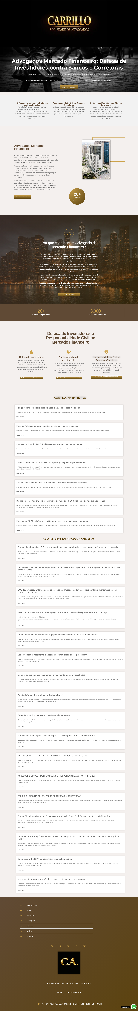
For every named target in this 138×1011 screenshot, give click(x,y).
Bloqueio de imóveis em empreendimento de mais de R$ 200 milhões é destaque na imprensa (60, 501)
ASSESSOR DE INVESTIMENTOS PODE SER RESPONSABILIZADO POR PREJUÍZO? (56, 776)
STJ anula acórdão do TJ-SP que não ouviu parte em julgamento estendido (51, 482)
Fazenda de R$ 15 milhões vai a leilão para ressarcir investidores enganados (52, 521)
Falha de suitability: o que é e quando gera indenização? (44, 715)
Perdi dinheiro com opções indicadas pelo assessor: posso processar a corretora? (56, 735)
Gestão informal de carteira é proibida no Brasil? (40, 695)
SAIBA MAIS (21, 558)
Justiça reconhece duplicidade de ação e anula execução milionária (48, 408)
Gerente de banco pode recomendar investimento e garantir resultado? (51, 675)
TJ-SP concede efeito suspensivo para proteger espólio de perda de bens (51, 462)
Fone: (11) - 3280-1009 (69, 992)
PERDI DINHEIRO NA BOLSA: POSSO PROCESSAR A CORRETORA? (49, 796)
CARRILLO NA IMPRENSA (70, 397)
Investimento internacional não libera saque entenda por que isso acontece (53, 879)
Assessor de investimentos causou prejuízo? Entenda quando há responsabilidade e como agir (62, 612)
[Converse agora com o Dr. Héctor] (133, 1007)
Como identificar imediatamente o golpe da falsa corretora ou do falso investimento (57, 634)
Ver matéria (20, 417)
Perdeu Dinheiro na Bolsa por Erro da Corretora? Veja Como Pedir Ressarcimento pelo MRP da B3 (64, 816)
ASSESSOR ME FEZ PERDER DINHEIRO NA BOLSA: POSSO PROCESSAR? (52, 756)
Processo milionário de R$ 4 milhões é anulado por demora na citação (49, 444)
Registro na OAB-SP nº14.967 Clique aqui (69, 983)
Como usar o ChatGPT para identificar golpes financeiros (45, 859)
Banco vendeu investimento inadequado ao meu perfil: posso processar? (52, 655)
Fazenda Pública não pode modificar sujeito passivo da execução (47, 426)
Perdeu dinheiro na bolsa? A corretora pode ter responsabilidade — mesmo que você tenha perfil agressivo (68, 547)
